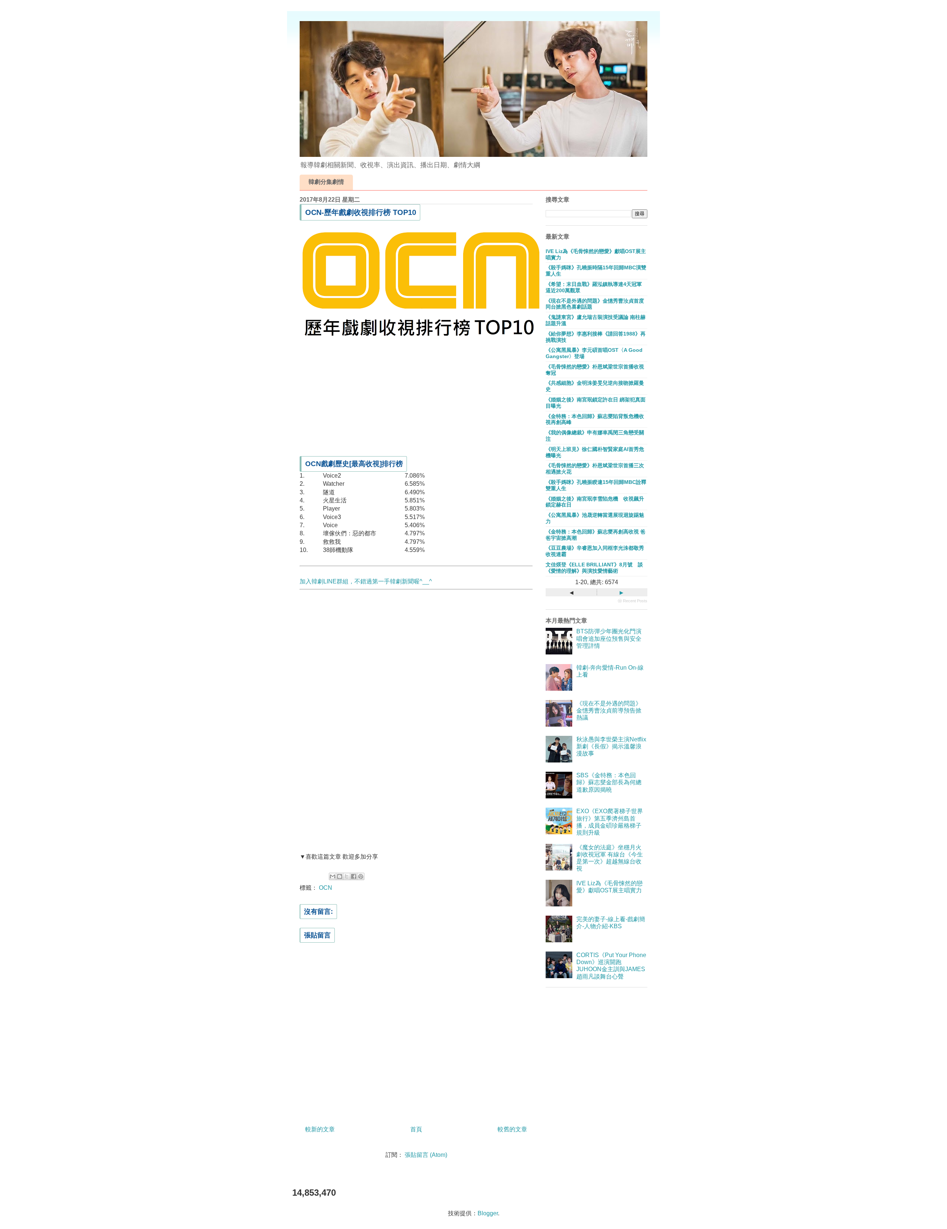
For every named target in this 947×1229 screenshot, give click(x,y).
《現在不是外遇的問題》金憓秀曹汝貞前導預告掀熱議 (608, 710)
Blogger (488, 1213)
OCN (325, 888)
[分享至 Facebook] (353, 876)
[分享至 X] (346, 876)
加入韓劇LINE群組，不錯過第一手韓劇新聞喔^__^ (366, 581)
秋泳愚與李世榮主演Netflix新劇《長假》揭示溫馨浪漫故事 (611, 746)
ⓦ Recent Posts (632, 601)
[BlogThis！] (339, 876)
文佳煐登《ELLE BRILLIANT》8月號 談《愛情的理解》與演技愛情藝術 (594, 568)
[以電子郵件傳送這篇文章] (332, 876)
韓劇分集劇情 (326, 182)
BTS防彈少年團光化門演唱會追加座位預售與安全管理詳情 (608, 638)
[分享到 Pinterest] (360, 876)
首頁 (416, 1129)
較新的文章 (320, 1129)
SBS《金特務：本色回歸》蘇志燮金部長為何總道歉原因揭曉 (608, 782)
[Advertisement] (416, 396)
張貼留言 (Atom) (426, 1155)
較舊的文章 (512, 1129)
